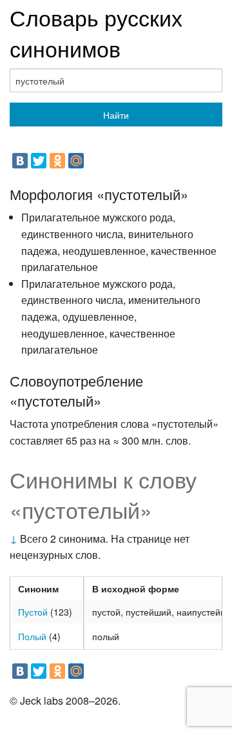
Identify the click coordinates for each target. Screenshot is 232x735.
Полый (32, 636)
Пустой (33, 611)
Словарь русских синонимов (96, 32)
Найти (116, 114)
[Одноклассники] (57, 160)
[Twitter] (38, 160)
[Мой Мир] (76, 160)
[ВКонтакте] (20, 160)
